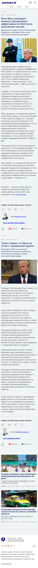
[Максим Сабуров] (6, 216)
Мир (17, 486)
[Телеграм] (9, 209)
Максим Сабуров (20, 216)
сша (8, 223)
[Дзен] (22, 209)
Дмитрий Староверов (22, 432)
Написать (14, 229)
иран (5, 438)
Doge (5, 223)
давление (10, 438)
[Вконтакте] (2, 209)
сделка (17, 438)
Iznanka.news (12, 538)
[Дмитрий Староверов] (6, 432)
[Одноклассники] (15, 209)
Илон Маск (15, 223)
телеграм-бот (21, 194)
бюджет (22, 223)
